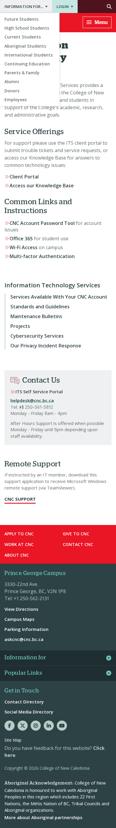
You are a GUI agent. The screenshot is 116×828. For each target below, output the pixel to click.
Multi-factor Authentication (42, 256)
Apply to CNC (19, 534)
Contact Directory (24, 702)
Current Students (22, 37)
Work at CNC (19, 544)
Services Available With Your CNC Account (58, 297)
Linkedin (49, 726)
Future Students (21, 19)
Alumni (11, 81)
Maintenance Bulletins (36, 316)
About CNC (16, 555)
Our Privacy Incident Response (45, 345)
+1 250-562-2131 (31, 598)
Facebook (9, 726)
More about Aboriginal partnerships (43, 817)
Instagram (36, 726)
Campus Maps (19, 619)
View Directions (21, 609)
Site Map (12, 740)
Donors (11, 91)
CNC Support (20, 499)
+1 (21, 407)
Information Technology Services (52, 285)
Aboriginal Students (25, 46)
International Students (28, 55)
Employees (15, 99)
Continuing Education (27, 64)
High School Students (26, 28)
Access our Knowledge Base (42, 185)
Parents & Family (22, 72)
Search (97, 6)
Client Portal (24, 176)
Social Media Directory (28, 712)
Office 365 (21, 238)
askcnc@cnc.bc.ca (23, 639)
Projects (20, 326)
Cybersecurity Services (37, 336)
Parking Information (26, 629)
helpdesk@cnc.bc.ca (32, 400)
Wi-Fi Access (23, 247)
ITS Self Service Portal (39, 391)
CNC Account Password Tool (42, 223)
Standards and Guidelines (40, 306)
